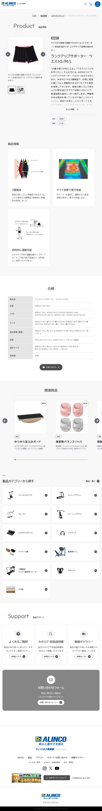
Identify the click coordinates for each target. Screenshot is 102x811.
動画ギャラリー (78, 758)
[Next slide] (43, 54)
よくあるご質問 (34, 762)
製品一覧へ (91, 481)
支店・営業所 (68, 762)
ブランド (39, 758)
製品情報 (44, 16)
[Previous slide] (4, 420)
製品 (30, 758)
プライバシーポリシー (51, 802)
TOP (34, 16)
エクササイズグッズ (57, 16)
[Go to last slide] (7, 54)
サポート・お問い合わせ (57, 758)
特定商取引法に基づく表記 (81, 777)
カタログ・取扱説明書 (52, 762)
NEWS (21, 758)
